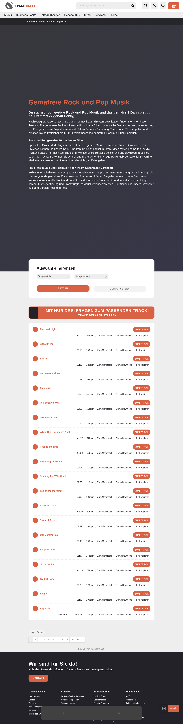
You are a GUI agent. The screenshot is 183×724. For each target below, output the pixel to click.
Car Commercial (49, 535)
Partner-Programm (102, 703)
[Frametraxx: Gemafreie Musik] (20, 5)
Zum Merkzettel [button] (104, 335)
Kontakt (38, 678)
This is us (45, 388)
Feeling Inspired (49, 446)
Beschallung (72, 15)
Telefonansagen (50, 15)
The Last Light (48, 329)
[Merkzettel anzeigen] (163, 5)
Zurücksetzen (120, 289)
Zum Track (142, 329)
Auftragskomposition (70, 700)
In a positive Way (49, 402)
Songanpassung (68, 703)
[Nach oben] (176, 720)
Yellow (43, 593)
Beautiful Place (48, 505)
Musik (8, 15)
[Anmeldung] (154, 5)
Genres (32, 700)
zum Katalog (34, 696)
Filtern (63, 288)
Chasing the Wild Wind (53, 476)
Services (100, 15)
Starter (44, 358)
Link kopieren (142, 335)
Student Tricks (48, 520)
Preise (114, 15)
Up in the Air (47, 564)
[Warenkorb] (173, 5)
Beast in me (46, 344)
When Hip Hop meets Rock (55, 432)
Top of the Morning (51, 491)
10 (72, 640)
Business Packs (26, 15)
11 (78, 640)
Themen (32, 703)
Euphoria (45, 608)
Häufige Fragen (100, 696)
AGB (128, 696)
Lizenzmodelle (100, 700)
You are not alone (50, 373)
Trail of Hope (47, 579)
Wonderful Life (48, 417)
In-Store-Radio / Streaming (72, 696)
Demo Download (123, 335)
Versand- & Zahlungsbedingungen (135, 701)
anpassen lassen (39, 180)
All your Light (47, 549)
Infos (87, 15)
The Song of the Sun (51, 461)
